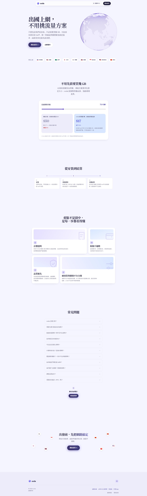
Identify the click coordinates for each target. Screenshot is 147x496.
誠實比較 (94, 489)
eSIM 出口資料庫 (102, 489)
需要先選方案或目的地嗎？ (55, 327)
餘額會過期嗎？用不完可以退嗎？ (57, 333)
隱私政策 (116, 492)
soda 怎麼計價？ (52, 321)
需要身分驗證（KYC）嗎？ (55, 380)
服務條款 (109, 492)
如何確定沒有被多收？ (53, 339)
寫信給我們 (73, 396)
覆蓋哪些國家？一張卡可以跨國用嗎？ (58, 356)
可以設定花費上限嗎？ (53, 345)
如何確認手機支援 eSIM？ (54, 362)
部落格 (110, 489)
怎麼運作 (48, 45)
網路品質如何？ (51, 374)
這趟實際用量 (46, 105)
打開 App (116, 489)
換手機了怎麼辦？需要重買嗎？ (56, 368)
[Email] (117, 481)
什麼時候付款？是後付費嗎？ (55, 350)
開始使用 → (34, 45)
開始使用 (107, 3)
